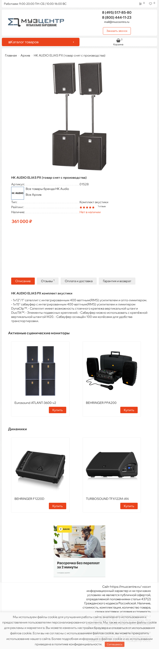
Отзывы (47, 281)
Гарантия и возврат (117, 281)
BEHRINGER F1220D (29, 499)
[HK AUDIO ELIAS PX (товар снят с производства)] (79, 116)
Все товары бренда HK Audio (47, 189)
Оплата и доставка (79, 281)
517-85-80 (116, 12)
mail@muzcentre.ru (116, 21)
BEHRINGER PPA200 (101, 403)
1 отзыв (102, 206)
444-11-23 (116, 17)
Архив (25, 55)
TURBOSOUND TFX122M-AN (107, 499)
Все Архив (33, 195)
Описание (23, 281)
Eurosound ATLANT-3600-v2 (35, 403)
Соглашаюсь (114, 644)
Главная (11, 55)
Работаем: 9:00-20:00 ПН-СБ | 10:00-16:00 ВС (35, 4)
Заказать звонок (117, 30)
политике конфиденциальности (77, 644)
